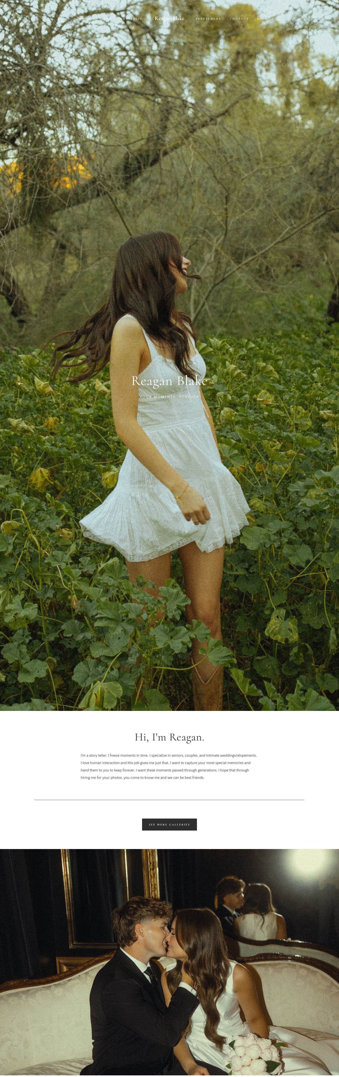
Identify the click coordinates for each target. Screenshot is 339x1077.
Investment (209, 18)
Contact (239, 18)
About (105, 18)
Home (84, 18)
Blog (262, 18)
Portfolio (132, 18)
